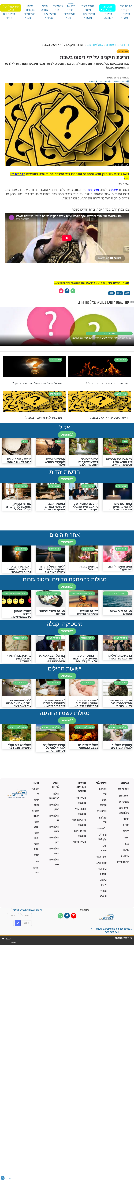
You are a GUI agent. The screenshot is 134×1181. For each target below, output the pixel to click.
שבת (114, 190)
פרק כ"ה (93, 190)
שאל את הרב (71, 8)
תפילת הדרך (124, 796)
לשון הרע (125, 856)
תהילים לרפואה (126, 15)
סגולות (126, 825)
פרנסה (36, 855)
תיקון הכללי (101, 857)
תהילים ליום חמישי (9, 15)
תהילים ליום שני (70, 15)
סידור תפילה (101, 863)
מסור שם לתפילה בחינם (11, 8)
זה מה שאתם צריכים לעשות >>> (68, 283)
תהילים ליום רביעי (29, 15)
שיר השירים (101, 811)
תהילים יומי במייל (79, 842)
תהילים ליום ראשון (89, 15)
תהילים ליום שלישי (50, 15)
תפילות (125, 783)
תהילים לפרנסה (108, 15)
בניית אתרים (13, 943)
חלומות (126, 831)
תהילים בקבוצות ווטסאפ (81, 787)
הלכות (126, 837)
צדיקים (126, 850)
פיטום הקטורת (30, 8)
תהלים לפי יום (55, 785)
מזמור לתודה (44, 8)
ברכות (36, 783)
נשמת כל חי (58, 8)
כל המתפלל (101, 828)
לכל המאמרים (67, 435)
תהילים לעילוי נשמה (88, 8)
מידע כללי (101, 783)
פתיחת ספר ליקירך (126, 8)
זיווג (37, 861)
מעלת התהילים (123, 862)
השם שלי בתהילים (107, 8)
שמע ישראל (124, 802)
